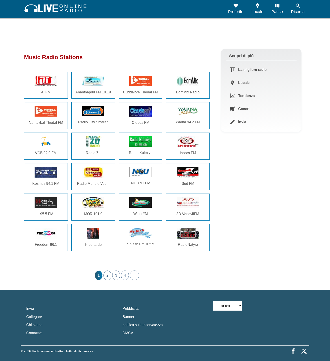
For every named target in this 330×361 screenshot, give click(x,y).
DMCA (128, 333)
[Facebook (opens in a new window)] (293, 351)
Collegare (34, 317)
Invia (30, 308)
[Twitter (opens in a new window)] (304, 351)
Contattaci (34, 333)
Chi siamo (34, 325)
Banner (128, 317)
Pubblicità (131, 308)
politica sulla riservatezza (143, 325)
